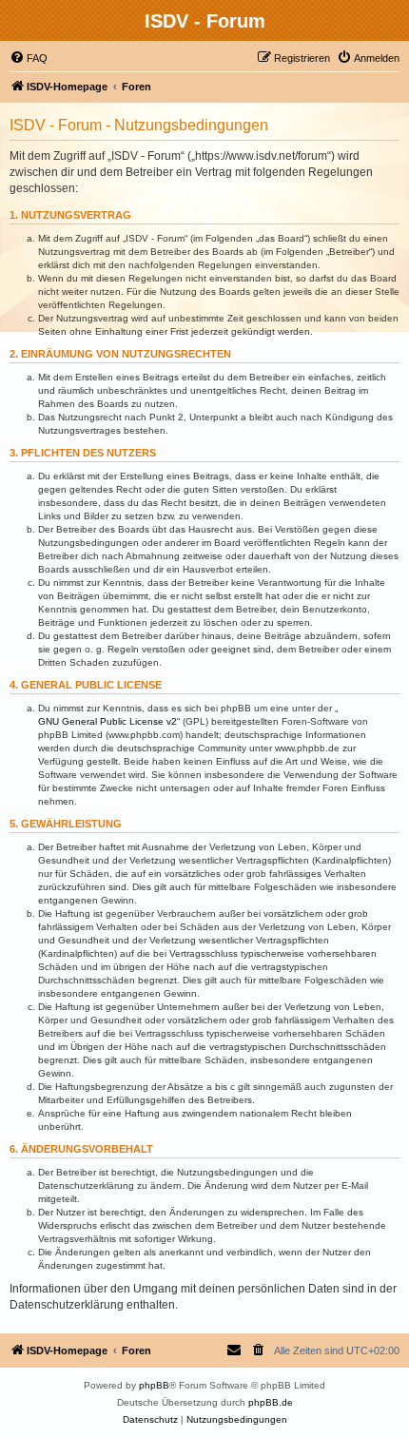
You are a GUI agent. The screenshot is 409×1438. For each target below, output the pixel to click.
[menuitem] (29, 58)
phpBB (154, 1385)
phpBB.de (270, 1402)
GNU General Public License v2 (107, 721)
